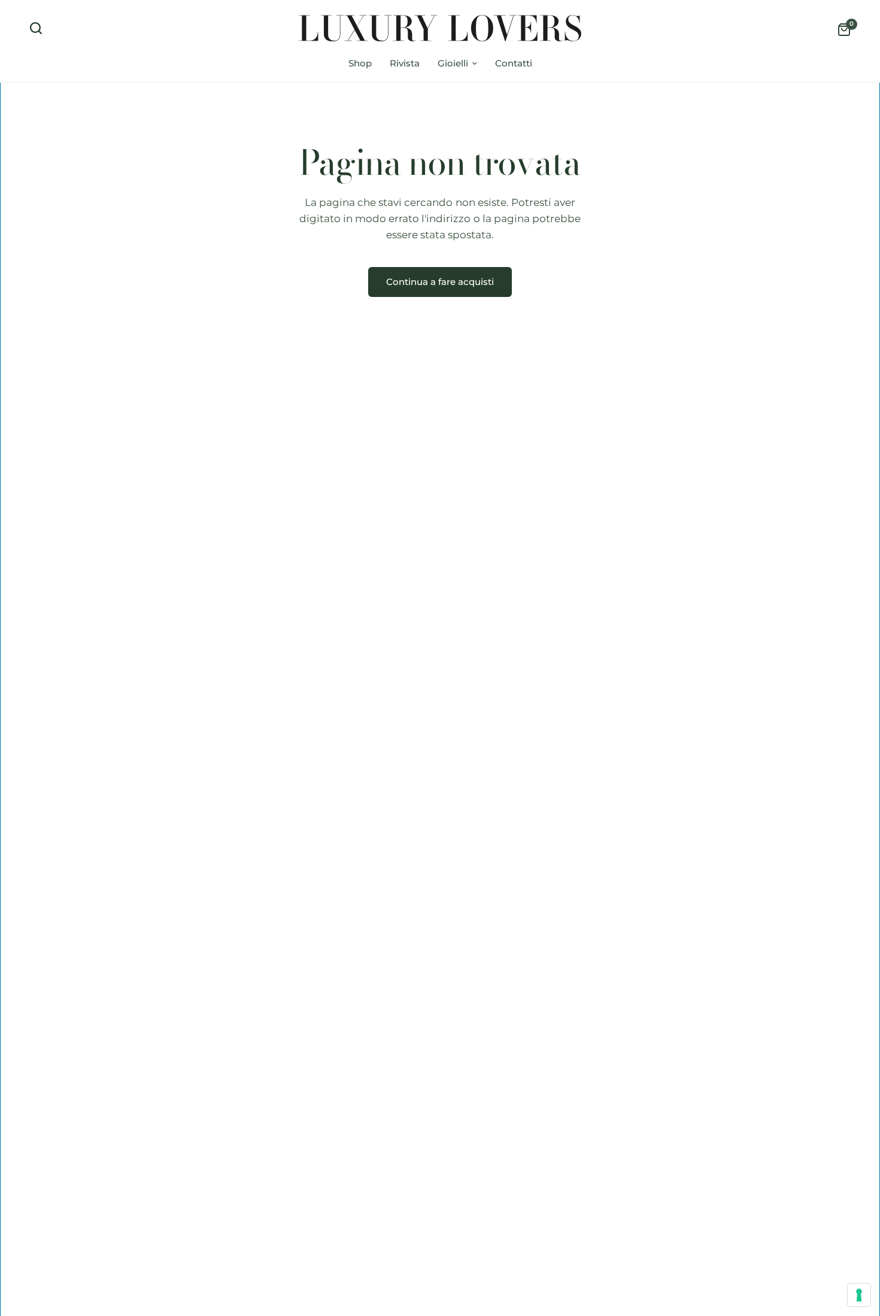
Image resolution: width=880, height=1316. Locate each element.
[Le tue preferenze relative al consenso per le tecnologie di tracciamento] (859, 1295)
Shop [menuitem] (360, 63)
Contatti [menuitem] (513, 63)
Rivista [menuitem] (405, 63)
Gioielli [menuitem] (453, 63)
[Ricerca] (39, 28)
